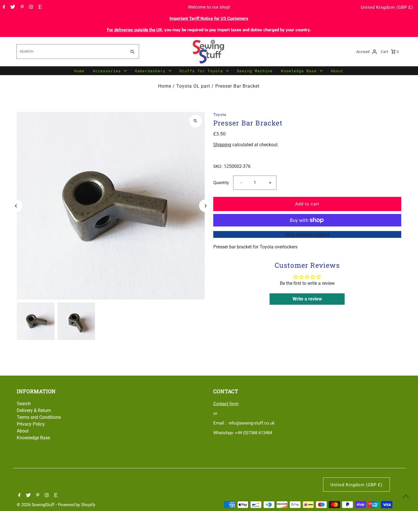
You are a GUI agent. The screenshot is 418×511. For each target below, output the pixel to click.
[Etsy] (39, 7)
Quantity (221, 182)
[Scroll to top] (406, 496)
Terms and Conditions (39, 417)
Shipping (222, 144)
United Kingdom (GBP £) (387, 7)
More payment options (307, 234)
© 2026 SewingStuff (36, 504)
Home (79, 70)
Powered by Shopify (76, 504)
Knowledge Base (299, 70)
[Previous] (16, 205)
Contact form (226, 403)
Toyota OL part (193, 86)
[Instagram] (30, 7)
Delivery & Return (34, 410)
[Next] (205, 205)
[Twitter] (12, 7)
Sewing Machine (255, 70)
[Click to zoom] (195, 121)
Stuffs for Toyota (201, 70)
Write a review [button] (307, 299)
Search (24, 403)
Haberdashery (150, 70)
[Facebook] (3, 7)
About (337, 70)
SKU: (217, 166)
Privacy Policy (31, 424)
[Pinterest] (21, 7)
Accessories (107, 70)
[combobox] (71, 51)
